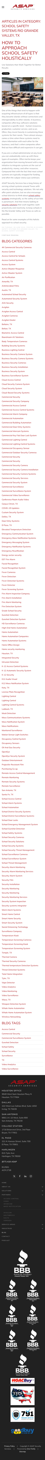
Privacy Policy (9, 1446)
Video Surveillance (10, 1069)
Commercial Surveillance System (16, 1038)
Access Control (8, 1029)
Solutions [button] (6, 1191)
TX (3, 1060)
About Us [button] (6, 1186)
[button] (3, 7)
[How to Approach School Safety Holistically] (22, 91)
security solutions (9, 205)
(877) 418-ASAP (9, 1161)
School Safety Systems (13, 231)
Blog (4, 1232)
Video (6, 1201)
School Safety (8, 1047)
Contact (6, 1236)
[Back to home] (23, 7)
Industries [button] (7, 1228)
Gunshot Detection (10, 1042)
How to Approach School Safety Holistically (20, 50)
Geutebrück (9, 1215)
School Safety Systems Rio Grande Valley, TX (22, 228)
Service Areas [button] (8, 1224)
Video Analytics (9, 1064)
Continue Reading (10, 235)
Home (4, 1182)
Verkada (8, 1220)
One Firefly (31, 1449)
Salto (6, 1218)
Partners (6, 1195)
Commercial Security (11, 1033)
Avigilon (8, 1213)
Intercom (8, 1204)
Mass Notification (12, 1206)
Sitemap (22, 1452)
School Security (8, 1051)
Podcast (6, 1240)
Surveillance (7, 1055)
